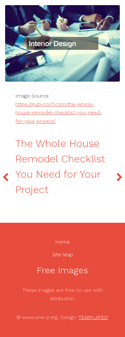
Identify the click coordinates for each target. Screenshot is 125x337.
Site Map (62, 255)
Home (62, 242)
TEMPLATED (93, 317)
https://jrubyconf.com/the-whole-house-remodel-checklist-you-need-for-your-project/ (58, 112)
